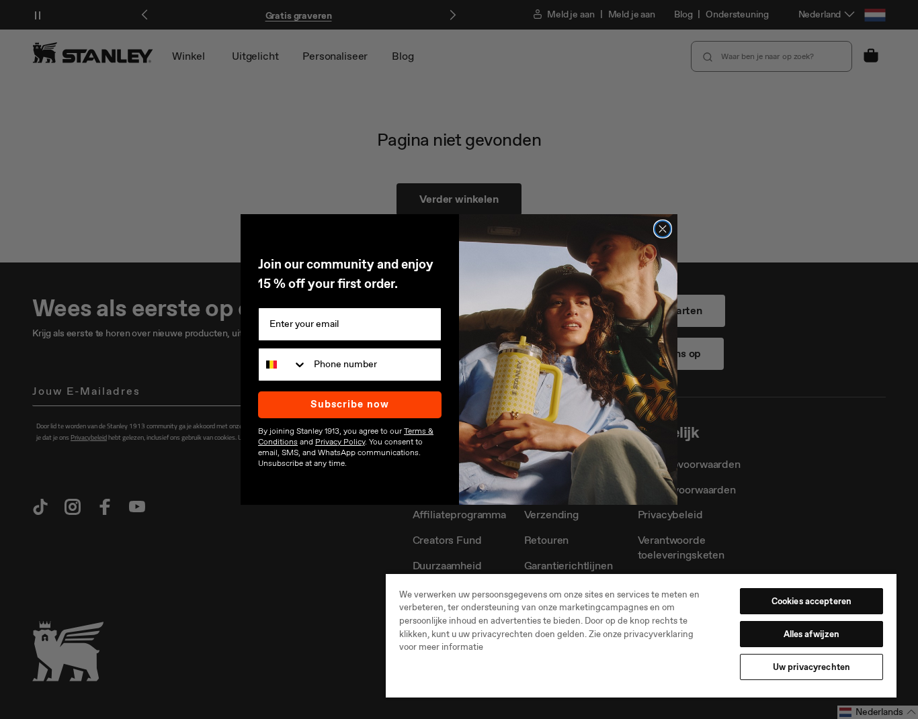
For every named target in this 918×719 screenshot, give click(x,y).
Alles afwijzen (812, 634)
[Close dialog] (663, 229)
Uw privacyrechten (811, 667)
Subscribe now (349, 404)
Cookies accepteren (811, 601)
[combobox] (283, 364)
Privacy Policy (340, 441)
